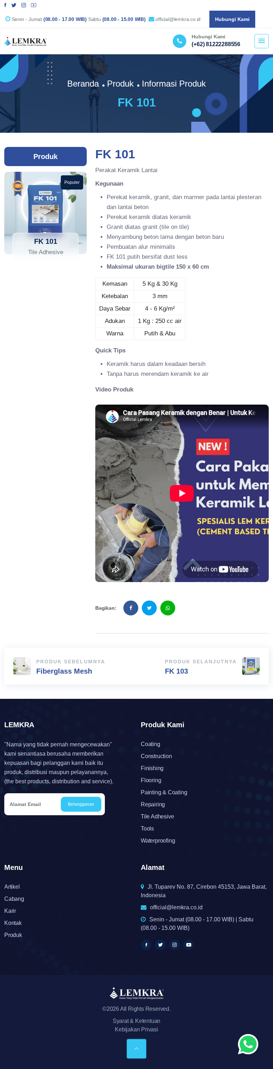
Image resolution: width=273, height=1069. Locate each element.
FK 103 (176, 671)
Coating (150, 744)
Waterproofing (158, 841)
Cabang (14, 899)
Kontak (13, 923)
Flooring (151, 780)
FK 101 (45, 241)
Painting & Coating (164, 792)
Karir (10, 911)
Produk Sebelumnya (70, 661)
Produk (120, 83)
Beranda (83, 83)
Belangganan (81, 804)
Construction (156, 756)
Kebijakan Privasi (136, 1029)
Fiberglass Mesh (64, 671)
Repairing (153, 804)
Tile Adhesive (157, 816)
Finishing (152, 768)
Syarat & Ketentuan (136, 1021)
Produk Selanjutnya (201, 661)
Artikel (12, 887)
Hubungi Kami (232, 19)
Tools (147, 829)
